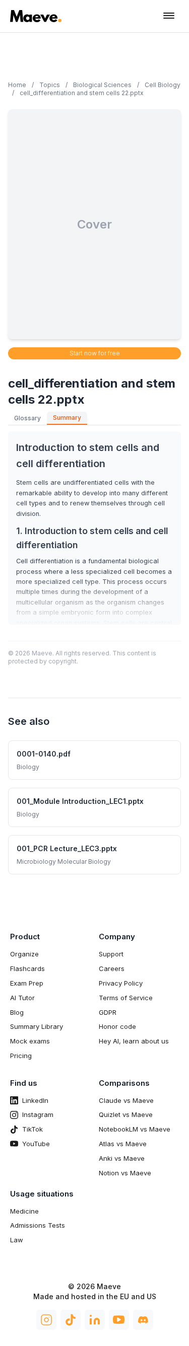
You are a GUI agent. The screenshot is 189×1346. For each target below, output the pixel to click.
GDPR (107, 1012)
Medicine (24, 1211)
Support (111, 954)
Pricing (21, 1056)
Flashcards (27, 968)
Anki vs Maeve (122, 1158)
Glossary (27, 418)
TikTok (32, 1129)
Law (16, 1240)
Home (17, 85)
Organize (24, 954)
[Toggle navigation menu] (169, 16)
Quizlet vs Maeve (126, 1114)
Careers (111, 968)
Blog (17, 1012)
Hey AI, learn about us (134, 1041)
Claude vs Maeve (126, 1100)
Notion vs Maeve (125, 1173)
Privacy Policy (121, 983)
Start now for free (95, 353)
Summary (67, 417)
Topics (49, 85)
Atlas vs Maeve (123, 1144)
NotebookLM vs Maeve (134, 1129)
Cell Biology (162, 85)
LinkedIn (35, 1100)
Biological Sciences (102, 85)
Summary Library (36, 1026)
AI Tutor (22, 998)
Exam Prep (26, 983)
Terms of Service (126, 998)
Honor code (117, 1026)
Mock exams (30, 1041)
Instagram (37, 1114)
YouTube (36, 1144)
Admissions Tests (37, 1225)
